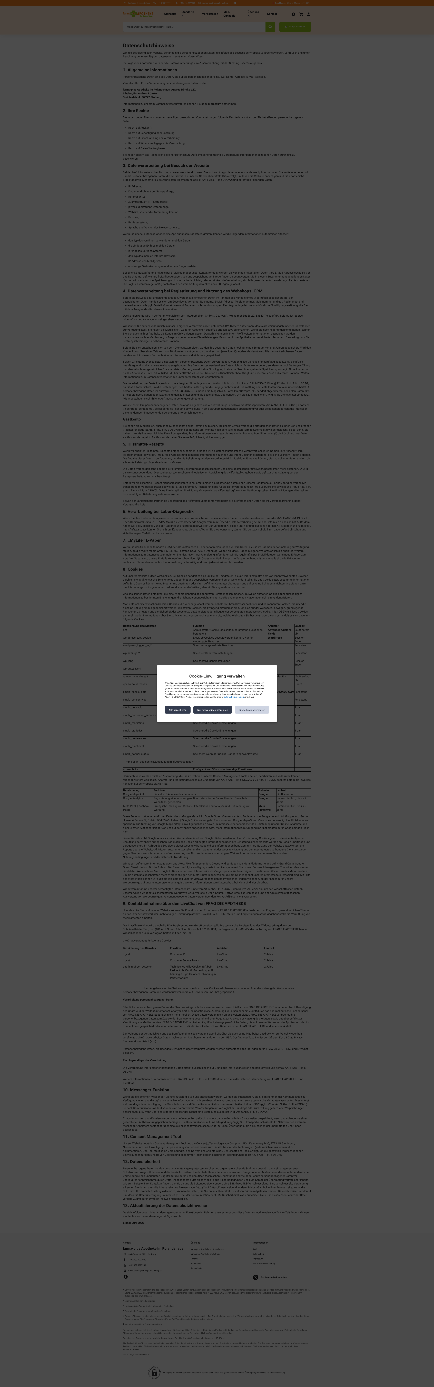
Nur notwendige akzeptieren (212, 709)
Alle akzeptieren (177, 709)
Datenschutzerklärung (234, 697)
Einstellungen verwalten (252, 709)
